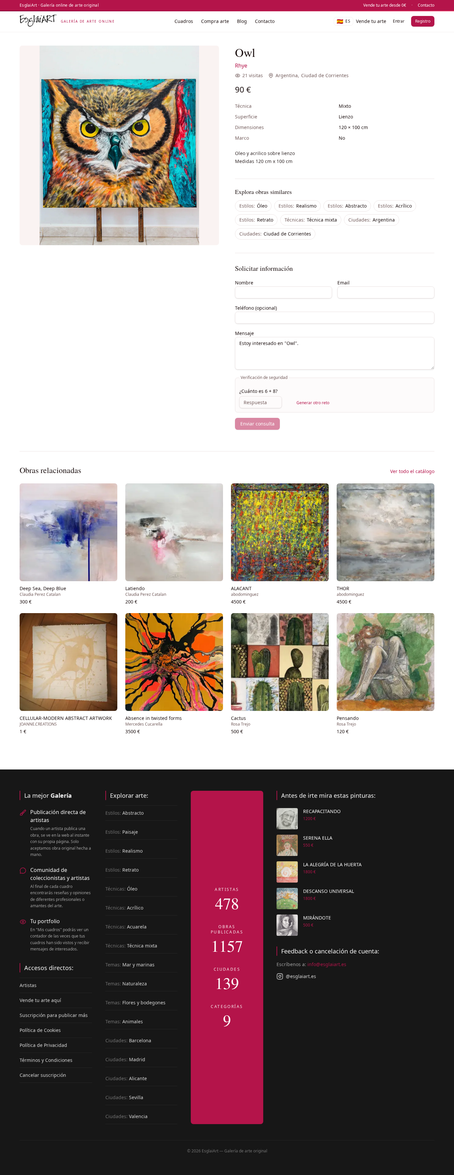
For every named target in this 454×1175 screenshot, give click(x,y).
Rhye (241, 65)
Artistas (28, 985)
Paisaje (121, 832)
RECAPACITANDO (322, 811)
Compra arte (215, 21)
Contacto (426, 5)
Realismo (297, 206)
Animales (124, 1021)
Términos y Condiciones (46, 1060)
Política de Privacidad (43, 1045)
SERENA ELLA (317, 838)
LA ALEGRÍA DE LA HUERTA (332, 864)
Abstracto (347, 206)
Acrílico (395, 206)
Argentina (287, 75)
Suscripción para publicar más (54, 1015)
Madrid (125, 1059)
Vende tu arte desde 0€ (384, 5)
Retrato (256, 220)
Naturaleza (126, 983)
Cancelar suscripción (43, 1075)
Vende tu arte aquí (40, 1000)
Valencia (126, 1116)
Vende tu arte (371, 21)
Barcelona (128, 1040)
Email (343, 282)
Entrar (398, 21)
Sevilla (124, 1097)
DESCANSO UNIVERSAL (328, 891)
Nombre (244, 282)
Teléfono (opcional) (256, 308)
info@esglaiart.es (326, 964)
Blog (242, 21)
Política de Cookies (40, 1030)
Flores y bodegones (135, 1002)
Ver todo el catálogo (412, 471)
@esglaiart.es (301, 976)
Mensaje (244, 333)
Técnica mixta (310, 220)
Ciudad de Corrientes (325, 75)
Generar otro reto (312, 403)
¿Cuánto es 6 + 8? (258, 391)
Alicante (126, 1078)
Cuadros (183, 21)
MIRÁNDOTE (317, 918)
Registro (422, 21)
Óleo (253, 206)
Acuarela (126, 926)
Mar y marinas (130, 964)
